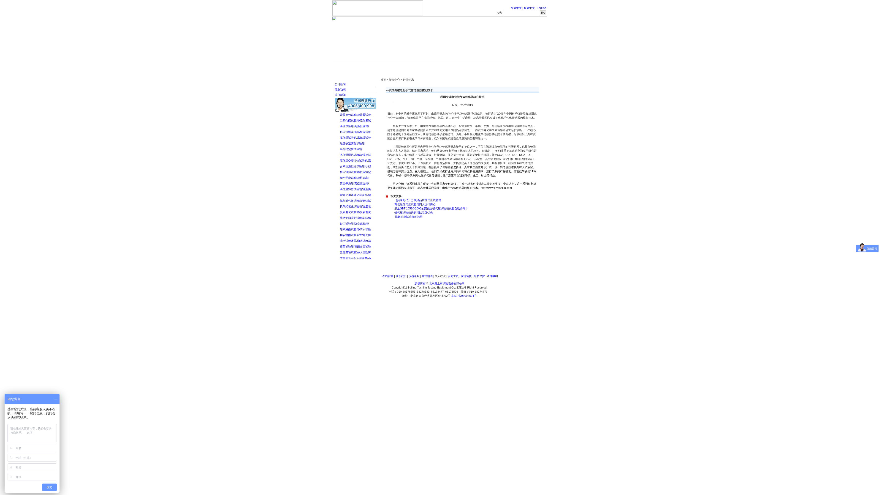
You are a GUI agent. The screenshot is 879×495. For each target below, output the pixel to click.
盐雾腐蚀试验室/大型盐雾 (355, 252)
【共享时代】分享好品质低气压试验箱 (417, 200)
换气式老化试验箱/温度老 (355, 206)
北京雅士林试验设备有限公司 (447, 283)
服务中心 (497, 66)
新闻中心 (397, 66)
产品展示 (422, 66)
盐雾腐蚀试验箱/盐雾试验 (355, 114)
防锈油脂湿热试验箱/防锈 (355, 218)
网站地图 (427, 276)
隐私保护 (479, 276)
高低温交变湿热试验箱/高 (355, 160)
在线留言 (388, 276)
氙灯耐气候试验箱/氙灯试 (355, 200)
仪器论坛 (414, 276)
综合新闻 (340, 94)
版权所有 (420, 283)
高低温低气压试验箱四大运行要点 (415, 204)
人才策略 (472, 66)
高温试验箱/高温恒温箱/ (354, 126)
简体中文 (516, 8)
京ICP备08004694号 (464, 295)
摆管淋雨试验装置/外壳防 (355, 235)
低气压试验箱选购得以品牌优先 (413, 212)
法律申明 (492, 276)
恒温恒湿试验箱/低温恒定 (355, 172)
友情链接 (466, 276)
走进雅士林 (372, 66)
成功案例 (447, 66)
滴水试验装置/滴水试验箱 (355, 240)
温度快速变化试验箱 (352, 143)
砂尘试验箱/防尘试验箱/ (354, 223)
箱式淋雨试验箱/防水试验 (355, 229)
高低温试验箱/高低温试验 (355, 137)
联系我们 (401, 276)
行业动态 (340, 89)
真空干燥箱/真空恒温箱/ (354, 183)
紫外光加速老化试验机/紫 (355, 195)
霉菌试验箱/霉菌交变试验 (355, 246)
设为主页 (453, 276)
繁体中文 (529, 8)
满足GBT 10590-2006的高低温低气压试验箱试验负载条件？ (431, 208)
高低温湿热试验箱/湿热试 (355, 155)
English (541, 8)
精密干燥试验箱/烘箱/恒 (354, 177)
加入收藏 (440, 276)
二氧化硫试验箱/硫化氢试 (355, 120)
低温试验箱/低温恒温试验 (355, 132)
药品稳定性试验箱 (351, 149)
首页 (347, 66)
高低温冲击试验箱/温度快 (355, 189)
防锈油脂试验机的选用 (408, 216)
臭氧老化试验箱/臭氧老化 (355, 212)
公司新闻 (340, 84)
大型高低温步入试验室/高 (355, 258)
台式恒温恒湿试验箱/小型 (355, 166)
